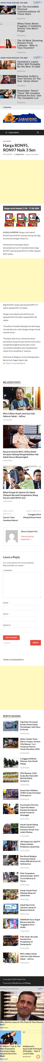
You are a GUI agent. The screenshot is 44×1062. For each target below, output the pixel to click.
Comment (8, 570)
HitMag (27, 983)
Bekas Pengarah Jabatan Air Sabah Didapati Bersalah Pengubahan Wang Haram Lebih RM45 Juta (20, 495)
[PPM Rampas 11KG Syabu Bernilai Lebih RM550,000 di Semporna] (10, 773)
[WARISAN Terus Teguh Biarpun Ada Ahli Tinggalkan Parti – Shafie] (10, 920)
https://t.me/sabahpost (15, 363)
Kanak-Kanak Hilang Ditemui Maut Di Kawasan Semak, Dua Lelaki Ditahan (29, 828)
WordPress (16, 983)
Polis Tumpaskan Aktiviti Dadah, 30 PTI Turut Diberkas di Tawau (29, 877)
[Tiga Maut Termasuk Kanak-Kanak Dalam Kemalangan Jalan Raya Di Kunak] (10, 722)
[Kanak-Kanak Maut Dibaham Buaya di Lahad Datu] (10, 890)
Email (6, 614)
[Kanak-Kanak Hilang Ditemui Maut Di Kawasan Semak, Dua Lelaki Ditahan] (10, 825)
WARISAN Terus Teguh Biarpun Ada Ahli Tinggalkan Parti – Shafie (30, 923)
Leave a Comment (32, 154)
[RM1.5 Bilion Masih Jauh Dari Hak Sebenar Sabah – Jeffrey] (22, 399)
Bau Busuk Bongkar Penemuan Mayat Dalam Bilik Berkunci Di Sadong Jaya (30, 860)
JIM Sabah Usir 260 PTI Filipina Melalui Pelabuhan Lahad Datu (30, 844)
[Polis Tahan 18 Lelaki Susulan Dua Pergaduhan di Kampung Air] (10, 937)
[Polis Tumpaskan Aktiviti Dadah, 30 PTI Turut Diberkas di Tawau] (10, 873)
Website (7, 625)
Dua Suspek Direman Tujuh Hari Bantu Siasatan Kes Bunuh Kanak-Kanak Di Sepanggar (29, 810)
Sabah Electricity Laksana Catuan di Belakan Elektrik (28, 907)
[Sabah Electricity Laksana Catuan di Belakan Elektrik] (10, 905)
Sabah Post (20, 154)
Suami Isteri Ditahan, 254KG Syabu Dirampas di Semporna (30, 793)
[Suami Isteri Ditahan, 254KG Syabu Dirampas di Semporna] (10, 790)
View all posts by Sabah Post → (27, 537)
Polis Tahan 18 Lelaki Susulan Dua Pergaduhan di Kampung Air (29, 940)
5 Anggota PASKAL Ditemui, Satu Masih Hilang (29, 761)
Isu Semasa (7, 141)
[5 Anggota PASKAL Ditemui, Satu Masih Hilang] (10, 759)
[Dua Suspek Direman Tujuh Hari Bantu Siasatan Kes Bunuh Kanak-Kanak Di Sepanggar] (10, 805)
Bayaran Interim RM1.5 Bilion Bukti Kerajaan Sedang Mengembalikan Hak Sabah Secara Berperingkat (20, 454)
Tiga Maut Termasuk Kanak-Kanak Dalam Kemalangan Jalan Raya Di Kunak (30, 726)
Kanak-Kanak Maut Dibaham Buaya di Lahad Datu (28, 893)
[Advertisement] (22, 182)
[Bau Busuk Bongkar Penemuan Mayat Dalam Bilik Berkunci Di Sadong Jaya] (10, 856)
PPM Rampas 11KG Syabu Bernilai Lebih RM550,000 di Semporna (29, 777)
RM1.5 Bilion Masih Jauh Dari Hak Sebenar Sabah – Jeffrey (19, 415)
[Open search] (38, 132)
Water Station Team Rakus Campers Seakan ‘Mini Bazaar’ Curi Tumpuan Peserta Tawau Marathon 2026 (30, 744)
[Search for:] (22, 642)
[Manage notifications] (38, 1057)
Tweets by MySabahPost (13, 659)
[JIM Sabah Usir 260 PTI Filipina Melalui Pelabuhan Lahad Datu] (10, 842)
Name (6, 603)
